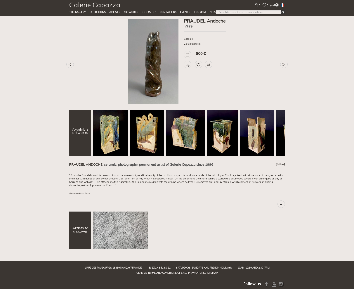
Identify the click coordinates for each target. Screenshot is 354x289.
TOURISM (200, 12)
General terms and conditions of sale (161, 272)
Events (185, 12)
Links (203, 272)
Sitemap (212, 272)
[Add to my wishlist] (198, 64)
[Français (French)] (282, 5)
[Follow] (280, 164)
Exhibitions (97, 12)
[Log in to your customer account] (273, 5)
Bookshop (149, 12)
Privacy (193, 272)
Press (213, 12)
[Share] (187, 64)
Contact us (168, 12)
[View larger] (208, 64)
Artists (114, 12)
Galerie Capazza (94, 4)
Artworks (131, 12)
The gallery (77, 12)
